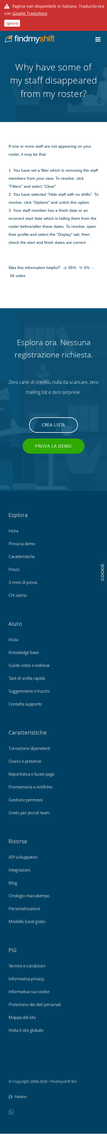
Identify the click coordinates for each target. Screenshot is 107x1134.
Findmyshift (19, 1065)
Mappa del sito (22, 1017)
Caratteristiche (22, 556)
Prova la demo (53, 446)
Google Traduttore (29, 13)
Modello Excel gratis (27, 921)
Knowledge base (24, 652)
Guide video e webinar (29, 665)
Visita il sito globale (26, 1030)
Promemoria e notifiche (30, 787)
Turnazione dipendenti (29, 748)
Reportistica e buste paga (31, 774)
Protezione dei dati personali (35, 1004)
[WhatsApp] (11, 1111)
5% (86, 267)
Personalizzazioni (24, 908)
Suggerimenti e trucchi (29, 691)
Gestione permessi (26, 800)
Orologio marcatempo (29, 895)
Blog (13, 883)
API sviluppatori (23, 857)
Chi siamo (18, 595)
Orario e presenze (25, 761)
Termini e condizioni (27, 966)
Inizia (13, 531)
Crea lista (53, 425)
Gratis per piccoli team (29, 812)
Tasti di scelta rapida (27, 678)
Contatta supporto (25, 704)
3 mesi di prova (23, 582)
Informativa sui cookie (29, 991)
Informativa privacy (26, 978)
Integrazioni (19, 870)
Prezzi (14, 569)
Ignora (12, 23)
